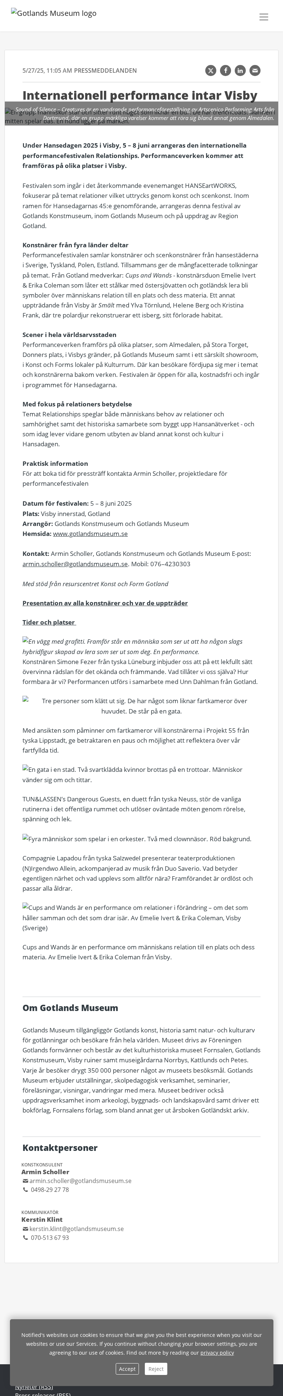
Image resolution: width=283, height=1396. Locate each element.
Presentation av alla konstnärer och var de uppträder (105, 603)
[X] (210, 70)
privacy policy (217, 1352)
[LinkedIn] (240, 70)
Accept (127, 1368)
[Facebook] (225, 70)
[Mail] (255, 70)
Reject (156, 1368)
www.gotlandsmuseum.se (90, 533)
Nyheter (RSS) (34, 1387)
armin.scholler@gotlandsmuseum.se (75, 564)
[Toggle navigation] (264, 17)
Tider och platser (49, 622)
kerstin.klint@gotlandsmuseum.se (76, 1229)
